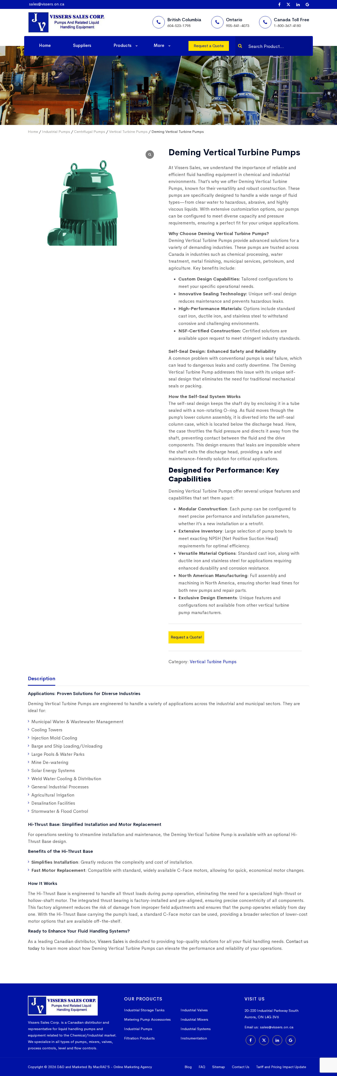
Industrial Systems (196, 1028)
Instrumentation (194, 1038)
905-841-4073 (237, 25)
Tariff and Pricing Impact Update (281, 1067)
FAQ (202, 1067)
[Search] (240, 46)
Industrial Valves (194, 1010)
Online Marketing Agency (132, 1067)
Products (122, 45)
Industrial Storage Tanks (144, 1010)
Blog (188, 1067)
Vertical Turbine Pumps (128, 131)
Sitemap (218, 1067)
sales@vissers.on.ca (46, 4)
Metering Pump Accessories (147, 1019)
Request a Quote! (186, 637)
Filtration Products (139, 1038)
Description (41, 679)
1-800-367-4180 (287, 25)
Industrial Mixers (194, 1019)
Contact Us (240, 1067)
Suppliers (82, 45)
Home (45, 45)
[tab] (45, 679)
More (159, 45)
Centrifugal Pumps (89, 131)
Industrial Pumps (56, 131)
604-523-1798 (178, 25)
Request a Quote (209, 45)
